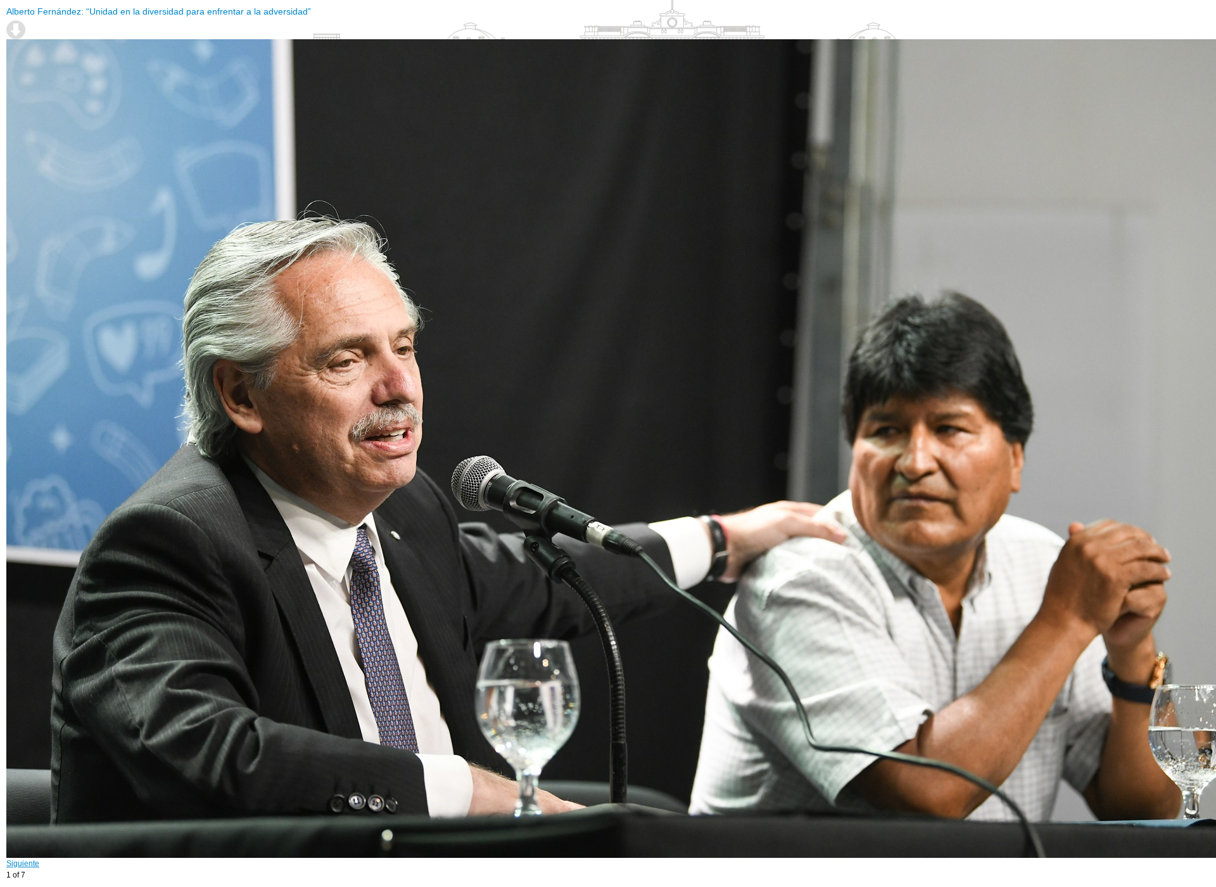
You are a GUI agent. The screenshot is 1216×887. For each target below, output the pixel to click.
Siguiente (22, 863)
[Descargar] (15, 29)
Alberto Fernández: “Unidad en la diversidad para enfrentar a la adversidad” (158, 11)
